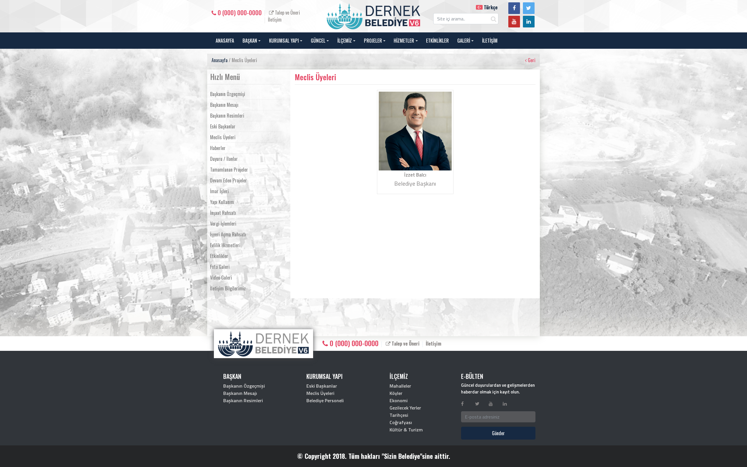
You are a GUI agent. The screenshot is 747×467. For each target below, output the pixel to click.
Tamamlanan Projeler (229, 169)
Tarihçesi (399, 415)
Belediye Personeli (325, 400)
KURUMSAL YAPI (284, 40)
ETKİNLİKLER (437, 40)
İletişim (275, 19)
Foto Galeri (220, 266)
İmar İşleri (219, 191)
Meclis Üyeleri (222, 137)
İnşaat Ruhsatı (223, 212)
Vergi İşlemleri (223, 223)
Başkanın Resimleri (227, 115)
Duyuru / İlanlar (224, 158)
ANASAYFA (225, 40)
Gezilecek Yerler (405, 407)
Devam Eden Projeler (228, 180)
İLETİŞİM (490, 40)
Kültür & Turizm (406, 429)
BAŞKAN (249, 40)
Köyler (396, 393)
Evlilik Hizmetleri (225, 245)
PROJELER (373, 40)
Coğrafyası (401, 422)
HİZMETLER (404, 40)
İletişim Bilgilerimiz (228, 288)
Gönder (498, 433)
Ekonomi (399, 400)
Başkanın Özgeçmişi (227, 93)
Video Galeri (221, 277)
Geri (531, 60)
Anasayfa (220, 60)
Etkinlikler (219, 255)
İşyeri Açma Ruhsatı (228, 234)
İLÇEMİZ (344, 40)
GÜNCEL (318, 40)
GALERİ (463, 40)
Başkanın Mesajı (224, 104)
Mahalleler (400, 385)
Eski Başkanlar (222, 126)
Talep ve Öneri (287, 12)
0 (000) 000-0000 (239, 12)
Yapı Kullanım (222, 201)
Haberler (218, 147)
